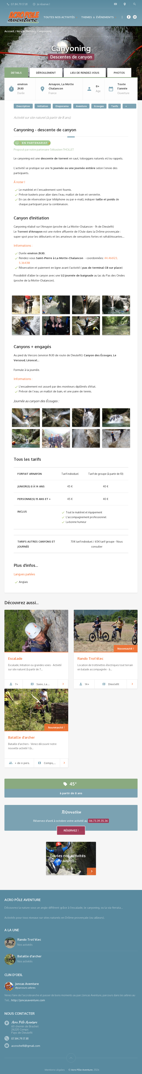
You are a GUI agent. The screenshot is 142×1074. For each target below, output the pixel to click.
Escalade (15, 658)
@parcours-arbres (25, 987)
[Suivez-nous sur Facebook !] (128, 16)
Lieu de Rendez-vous (84, 72)
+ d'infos (129, 107)
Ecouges (99, 106)
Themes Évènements (97, 17)
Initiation (42, 106)
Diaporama (62, 106)
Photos (119, 72)
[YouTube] (115, 4)
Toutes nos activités (59, 17)
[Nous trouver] (124, 4)
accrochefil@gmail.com (25, 1046)
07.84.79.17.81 (19, 4)
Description (23, 106)
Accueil (9, 31)
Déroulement (46, 72)
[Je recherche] (134, 4)
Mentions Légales (55, 1069)
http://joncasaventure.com (28, 1000)
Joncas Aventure (27, 984)
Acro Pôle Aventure (82, 1069)
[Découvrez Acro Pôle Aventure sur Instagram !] (134, 16)
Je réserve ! (43, 4)
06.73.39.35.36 (98, 821)
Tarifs (114, 106)
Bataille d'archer (21, 737)
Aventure (81, 106)
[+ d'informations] (122, 17)
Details (16, 72)
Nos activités (26, 31)
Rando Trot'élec (90, 658)
